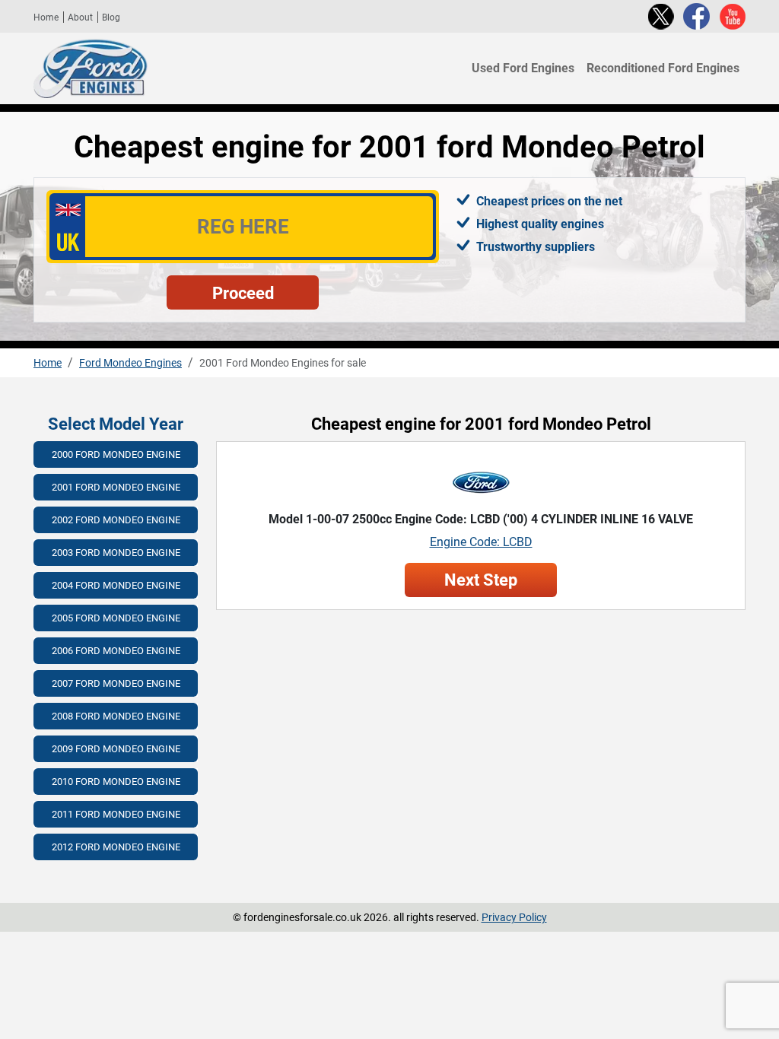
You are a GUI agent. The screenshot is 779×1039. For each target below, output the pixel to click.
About (80, 17)
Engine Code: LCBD (481, 542)
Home (46, 17)
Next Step (480, 579)
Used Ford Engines (523, 68)
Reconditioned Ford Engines (663, 68)
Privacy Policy (514, 917)
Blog (111, 17)
